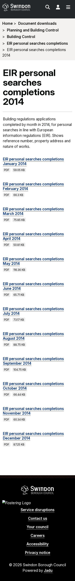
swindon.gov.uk (19, 7)
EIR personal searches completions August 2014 (33, 336)
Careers (38, 535)
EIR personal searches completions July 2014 (33, 311)
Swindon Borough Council (37, 490)
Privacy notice (37, 552)
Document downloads (37, 23)
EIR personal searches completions (37, 43)
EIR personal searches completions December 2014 (33, 436)
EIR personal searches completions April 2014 (33, 236)
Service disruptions (37, 510)
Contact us (37, 518)
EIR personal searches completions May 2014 (33, 261)
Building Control (21, 37)
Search (47, 7)
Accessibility (38, 544)
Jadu (48, 570)
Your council (37, 527)
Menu (68, 7)
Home (7, 23)
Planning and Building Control (33, 30)
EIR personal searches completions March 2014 (33, 211)
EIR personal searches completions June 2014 (33, 286)
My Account (57, 7)
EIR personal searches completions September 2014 (33, 361)
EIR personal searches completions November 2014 (33, 411)
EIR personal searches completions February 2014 (33, 186)
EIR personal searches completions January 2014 (33, 161)
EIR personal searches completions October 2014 (33, 386)
